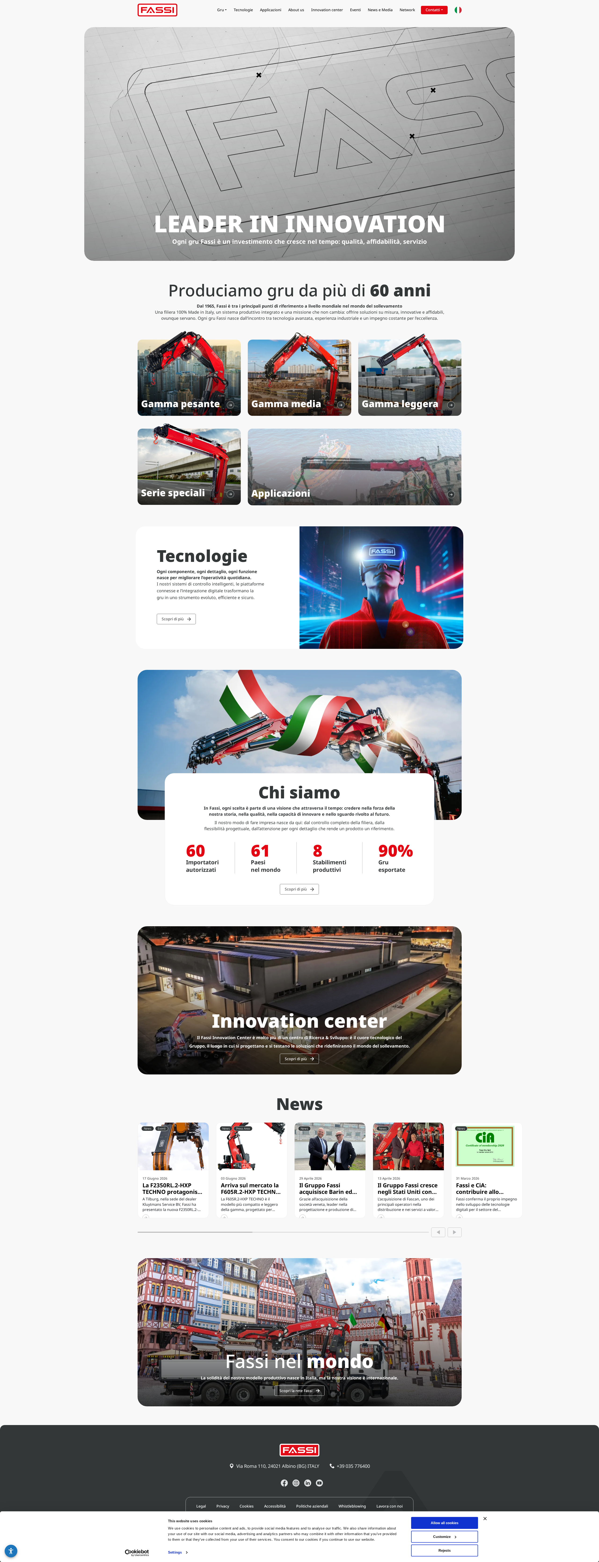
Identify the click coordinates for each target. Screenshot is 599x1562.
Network (407, 9)
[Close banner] (485, 1518)
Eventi (355, 9)
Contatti (433, 9)
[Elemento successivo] (455, 1232)
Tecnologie (243, 9)
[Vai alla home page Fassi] (157, 10)
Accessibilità (275, 1506)
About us (296, 9)
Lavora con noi (389, 1506)
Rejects (444, 1550)
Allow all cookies (444, 1523)
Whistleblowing (352, 1506)
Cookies (247, 1506)
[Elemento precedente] (438, 1232)
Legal (201, 1506)
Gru (220, 9)
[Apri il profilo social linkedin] (307, 1483)
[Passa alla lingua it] (458, 10)
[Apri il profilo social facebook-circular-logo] (284, 1483)
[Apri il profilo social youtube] (319, 1483)
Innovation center (327, 9)
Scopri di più (173, 618)
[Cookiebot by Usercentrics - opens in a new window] (137, 1552)
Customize (442, 1537)
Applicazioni (270, 9)
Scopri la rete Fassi (295, 1390)
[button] (11, 1551)
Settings (175, 1553)
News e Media (380, 9)
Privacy (222, 1506)
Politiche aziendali (312, 1506)
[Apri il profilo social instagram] (296, 1483)
